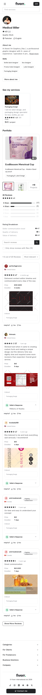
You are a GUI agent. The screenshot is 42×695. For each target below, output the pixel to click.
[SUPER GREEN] (21, 186)
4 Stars (6, 206)
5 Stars (6, 203)
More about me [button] (11, 79)
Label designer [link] (29, 67)
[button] (5, 4)
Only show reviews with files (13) (19, 248)
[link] (21, 691)
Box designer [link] (26, 62)
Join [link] (36, 4)
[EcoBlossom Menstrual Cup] (8, 186)
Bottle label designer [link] (11, 62)
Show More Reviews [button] (13, 623)
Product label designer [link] (12, 67)
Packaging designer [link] (11, 71)
